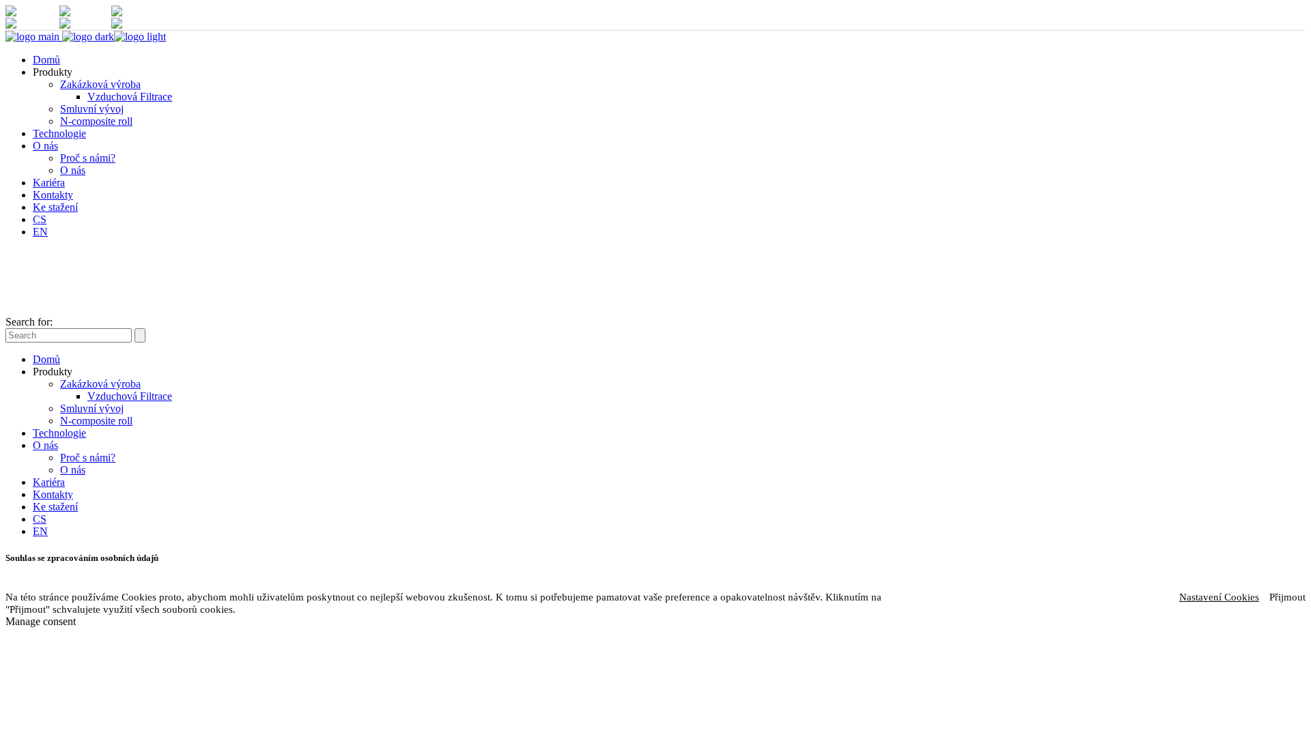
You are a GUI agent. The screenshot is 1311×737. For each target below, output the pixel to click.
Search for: (29, 322)
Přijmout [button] (1287, 597)
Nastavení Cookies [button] (1219, 597)
